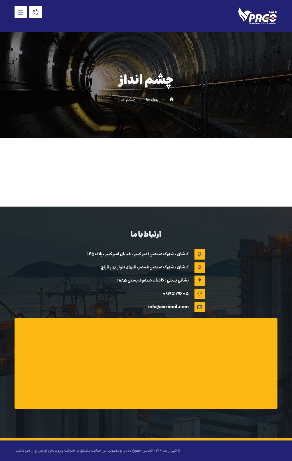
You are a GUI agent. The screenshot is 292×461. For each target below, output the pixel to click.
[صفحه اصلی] (171, 100)
